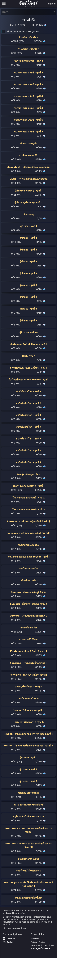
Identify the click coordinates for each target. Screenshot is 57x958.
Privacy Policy (38, 942)
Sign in (52, 4)
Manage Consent (40, 948)
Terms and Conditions (42, 945)
